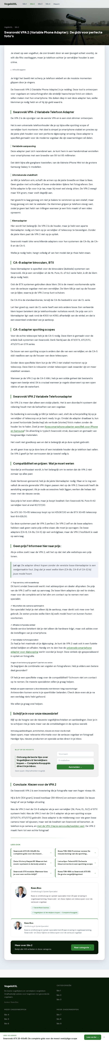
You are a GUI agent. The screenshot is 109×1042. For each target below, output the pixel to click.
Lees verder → (92, 1037)
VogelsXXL (10, 3)
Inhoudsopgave (18, 70)
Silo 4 (48, 4)
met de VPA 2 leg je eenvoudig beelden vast (60, 826)
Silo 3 (40, 4)
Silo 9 (59, 1023)
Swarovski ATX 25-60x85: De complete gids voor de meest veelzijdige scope (40, 1038)
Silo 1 (25, 4)
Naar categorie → (82, 947)
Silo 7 (59, 1015)
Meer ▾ (56, 4)
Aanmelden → (75, 767)
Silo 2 (32, 4)
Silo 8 (59, 1019)
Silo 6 (6, 1023)
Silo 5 (6, 1019)
